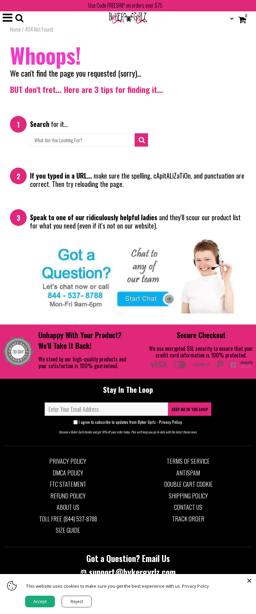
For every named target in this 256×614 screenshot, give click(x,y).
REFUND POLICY (68, 495)
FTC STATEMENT (68, 484)
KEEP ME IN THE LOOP (190, 409)
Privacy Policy (170, 422)
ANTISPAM (188, 472)
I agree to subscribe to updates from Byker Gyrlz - (130, 422)
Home (15, 29)
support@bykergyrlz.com (131, 572)
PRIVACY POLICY (67, 461)
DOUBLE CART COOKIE (188, 484)
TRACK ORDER (188, 518)
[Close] (249, 580)
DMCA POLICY (68, 472)
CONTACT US (188, 507)
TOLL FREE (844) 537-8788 (68, 518)
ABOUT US (68, 507)
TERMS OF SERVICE (188, 461)
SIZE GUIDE (68, 530)
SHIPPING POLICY (188, 495)
